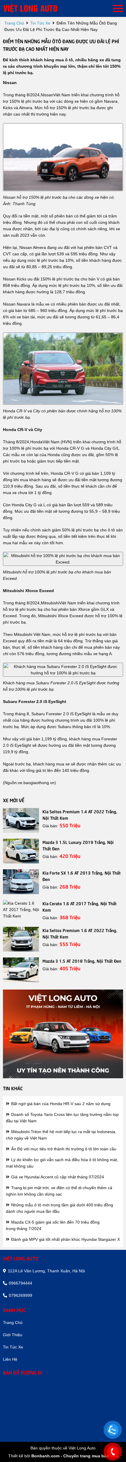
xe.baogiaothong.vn (36, 782)
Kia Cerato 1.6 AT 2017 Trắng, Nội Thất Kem (79, 906)
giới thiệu (12, 1334)
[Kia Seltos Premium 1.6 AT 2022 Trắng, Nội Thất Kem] (21, 939)
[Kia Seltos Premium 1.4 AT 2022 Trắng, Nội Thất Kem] (21, 820)
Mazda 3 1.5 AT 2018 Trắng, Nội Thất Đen (81, 961)
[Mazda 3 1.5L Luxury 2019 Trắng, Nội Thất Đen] (21, 851)
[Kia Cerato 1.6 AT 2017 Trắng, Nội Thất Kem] (21, 909)
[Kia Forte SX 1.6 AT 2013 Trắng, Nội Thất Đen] (21, 881)
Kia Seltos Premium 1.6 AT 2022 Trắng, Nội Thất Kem (79, 933)
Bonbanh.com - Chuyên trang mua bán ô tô (74, 1456)
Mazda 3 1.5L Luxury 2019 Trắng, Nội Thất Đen (78, 845)
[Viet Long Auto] (38, 8)
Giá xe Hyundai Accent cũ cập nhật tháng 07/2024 (57, 1177)
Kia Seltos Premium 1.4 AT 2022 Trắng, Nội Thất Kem (79, 814)
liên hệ (10, 1359)
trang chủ (14, 23)
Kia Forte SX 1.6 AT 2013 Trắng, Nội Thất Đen (81, 876)
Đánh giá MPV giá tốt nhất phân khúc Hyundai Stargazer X (65, 1239)
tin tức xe (40, 23)
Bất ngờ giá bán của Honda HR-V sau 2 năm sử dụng (60, 1103)
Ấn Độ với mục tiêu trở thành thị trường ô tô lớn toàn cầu (63, 1149)
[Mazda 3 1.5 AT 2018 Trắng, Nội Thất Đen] (21, 969)
